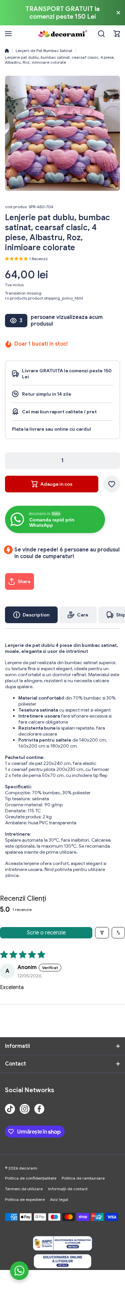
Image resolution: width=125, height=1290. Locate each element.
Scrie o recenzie (46, 932)
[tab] (78, 614)
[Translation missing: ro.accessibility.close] (118, 12)
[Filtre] (102, 932)
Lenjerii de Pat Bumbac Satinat (44, 50)
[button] (62, 581)
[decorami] (63, 33)
